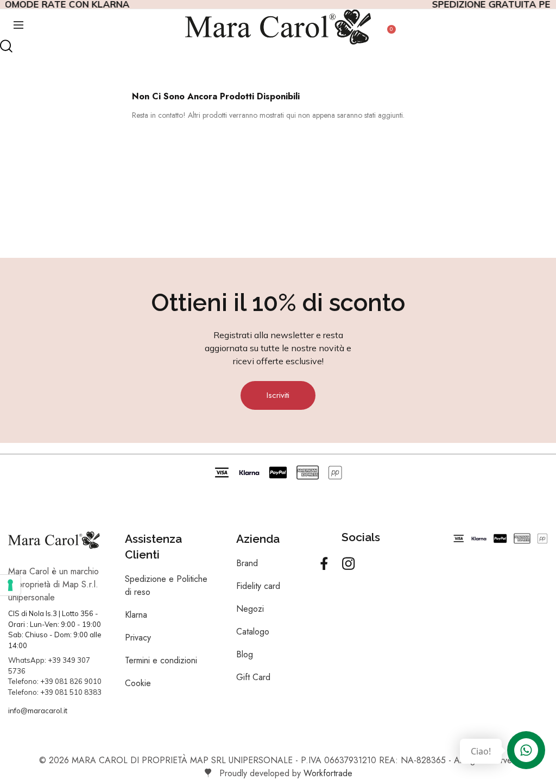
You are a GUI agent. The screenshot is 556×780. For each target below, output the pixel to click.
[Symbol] (324, 563)
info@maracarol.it (37, 710)
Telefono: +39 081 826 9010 (55, 681)
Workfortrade (328, 773)
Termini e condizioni (161, 660)
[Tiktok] (373, 563)
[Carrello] (387, 35)
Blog (244, 654)
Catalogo (252, 631)
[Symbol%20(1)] (348, 563)
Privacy (138, 637)
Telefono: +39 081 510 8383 (55, 692)
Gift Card (253, 677)
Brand (247, 563)
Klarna (136, 614)
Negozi (250, 609)
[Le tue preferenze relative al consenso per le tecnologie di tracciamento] (10, 585)
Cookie (138, 683)
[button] (278, 395)
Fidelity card (258, 586)
